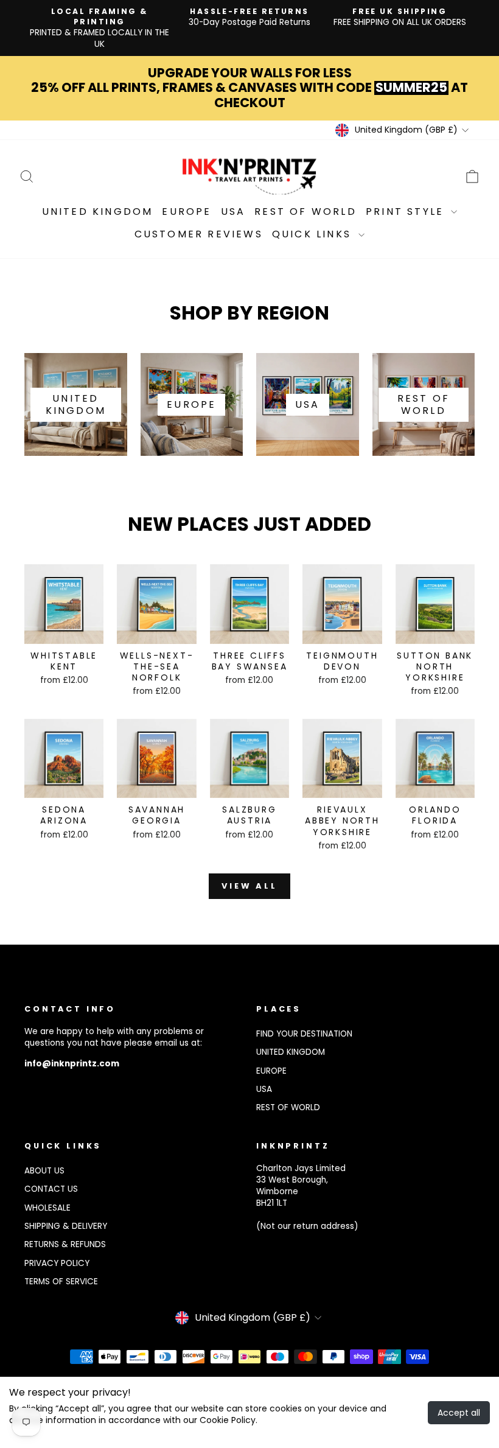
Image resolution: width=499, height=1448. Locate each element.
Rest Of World (305, 212)
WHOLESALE (47, 1208)
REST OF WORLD (288, 1107)
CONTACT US (51, 1189)
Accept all (459, 1413)
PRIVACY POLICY (56, 1263)
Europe (186, 212)
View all (249, 886)
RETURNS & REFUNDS (65, 1244)
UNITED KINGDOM (290, 1052)
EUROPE (271, 1071)
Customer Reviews (198, 234)
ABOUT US (44, 1171)
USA (233, 212)
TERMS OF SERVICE (61, 1281)
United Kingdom (97, 212)
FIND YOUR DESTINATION (304, 1034)
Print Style (407, 212)
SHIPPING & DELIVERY (65, 1226)
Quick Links (313, 234)
